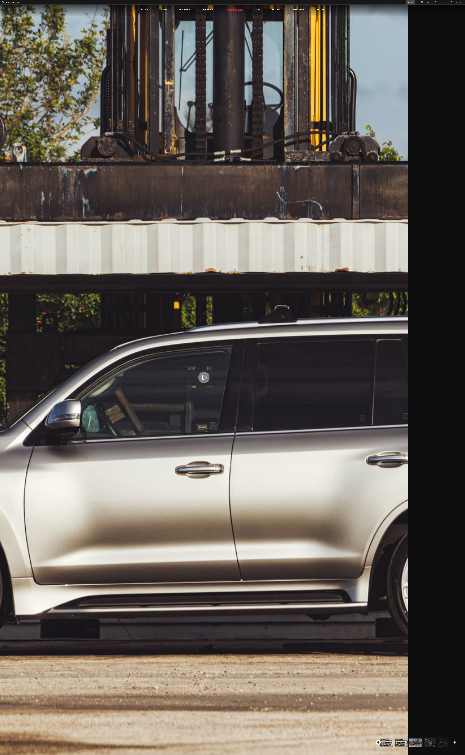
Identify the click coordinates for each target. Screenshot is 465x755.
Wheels (144, 10)
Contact (319, 10)
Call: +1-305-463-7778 (12, 2)
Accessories (441, 2)
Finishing (208, 10)
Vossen (234, 10)
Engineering (185, 10)
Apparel (427, 2)
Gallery (163, 10)
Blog (258, 10)
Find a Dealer (457, 2)
